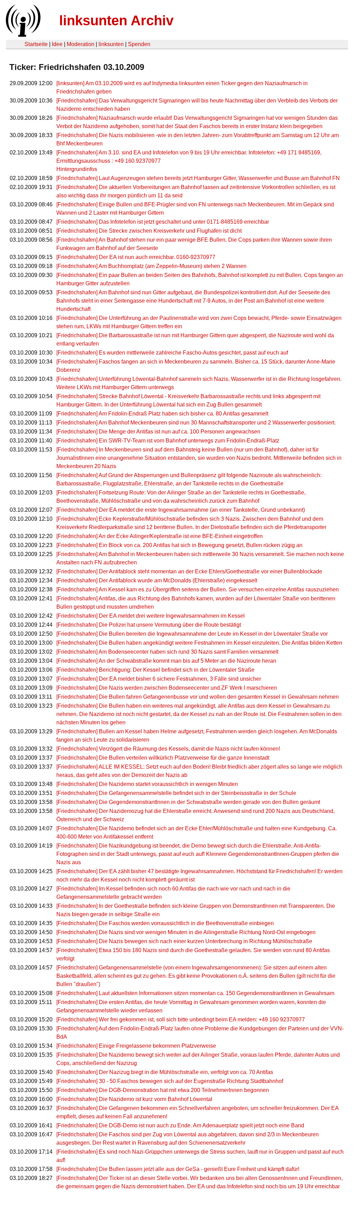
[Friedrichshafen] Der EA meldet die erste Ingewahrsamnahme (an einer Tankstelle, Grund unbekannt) (180, 510)
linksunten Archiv (116, 20)
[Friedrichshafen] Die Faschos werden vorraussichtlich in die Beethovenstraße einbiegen (165, 923)
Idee (57, 44)
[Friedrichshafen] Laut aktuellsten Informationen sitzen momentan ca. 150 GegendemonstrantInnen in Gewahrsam (195, 993)
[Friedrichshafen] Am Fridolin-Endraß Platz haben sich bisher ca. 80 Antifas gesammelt (162, 414)
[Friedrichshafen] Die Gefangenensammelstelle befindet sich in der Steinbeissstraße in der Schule (176, 793)
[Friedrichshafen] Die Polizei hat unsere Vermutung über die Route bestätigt (148, 625)
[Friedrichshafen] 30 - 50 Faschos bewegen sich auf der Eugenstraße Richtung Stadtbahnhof (169, 1081)
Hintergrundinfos (76, 169)
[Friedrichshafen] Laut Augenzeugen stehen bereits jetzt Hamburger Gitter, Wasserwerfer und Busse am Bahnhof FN (198, 178)
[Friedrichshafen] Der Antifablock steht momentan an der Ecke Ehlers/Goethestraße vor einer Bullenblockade (189, 571)
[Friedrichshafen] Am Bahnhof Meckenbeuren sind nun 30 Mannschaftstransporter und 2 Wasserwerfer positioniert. (196, 423)
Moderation (80, 44)
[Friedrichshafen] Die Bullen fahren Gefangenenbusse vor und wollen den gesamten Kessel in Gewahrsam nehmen (197, 697)
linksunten (111, 44)
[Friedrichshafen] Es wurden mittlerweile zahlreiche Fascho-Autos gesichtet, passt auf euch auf (172, 353)
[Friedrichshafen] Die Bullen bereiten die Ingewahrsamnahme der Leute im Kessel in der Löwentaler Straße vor (192, 634)
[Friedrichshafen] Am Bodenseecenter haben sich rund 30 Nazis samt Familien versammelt (167, 652)
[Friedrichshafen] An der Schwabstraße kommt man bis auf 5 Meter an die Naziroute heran (166, 661)
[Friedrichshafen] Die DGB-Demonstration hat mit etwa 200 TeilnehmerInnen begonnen (162, 1090)
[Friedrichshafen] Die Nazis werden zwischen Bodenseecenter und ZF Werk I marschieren (166, 688)
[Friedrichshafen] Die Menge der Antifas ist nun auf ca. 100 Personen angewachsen (158, 432)
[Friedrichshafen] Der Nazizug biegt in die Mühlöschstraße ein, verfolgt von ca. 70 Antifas (164, 1072)
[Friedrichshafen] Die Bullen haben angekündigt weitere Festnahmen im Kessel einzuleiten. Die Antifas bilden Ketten (199, 643)
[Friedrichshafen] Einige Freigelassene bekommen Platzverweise (136, 1046)
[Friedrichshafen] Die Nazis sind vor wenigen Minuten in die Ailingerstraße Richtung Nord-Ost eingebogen (186, 932)
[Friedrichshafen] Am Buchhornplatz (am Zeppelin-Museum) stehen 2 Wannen (151, 266)
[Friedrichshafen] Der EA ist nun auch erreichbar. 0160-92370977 (135, 257)
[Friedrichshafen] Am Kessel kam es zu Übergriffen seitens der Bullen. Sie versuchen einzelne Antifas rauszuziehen (197, 589)
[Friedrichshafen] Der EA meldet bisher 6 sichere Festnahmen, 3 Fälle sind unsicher (158, 679)
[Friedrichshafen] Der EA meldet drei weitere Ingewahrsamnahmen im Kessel (150, 616)
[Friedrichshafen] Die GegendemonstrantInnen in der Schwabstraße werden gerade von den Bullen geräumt (188, 802)
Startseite (36, 44)
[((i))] (22, 35)
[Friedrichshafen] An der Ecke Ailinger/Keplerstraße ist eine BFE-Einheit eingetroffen (159, 536)
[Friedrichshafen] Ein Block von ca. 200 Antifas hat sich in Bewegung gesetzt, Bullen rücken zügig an (179, 545)
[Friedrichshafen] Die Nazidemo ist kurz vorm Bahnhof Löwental (134, 1099)
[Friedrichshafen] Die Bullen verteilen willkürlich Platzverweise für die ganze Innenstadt (162, 758)
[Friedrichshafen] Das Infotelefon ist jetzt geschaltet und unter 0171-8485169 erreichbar (162, 222)
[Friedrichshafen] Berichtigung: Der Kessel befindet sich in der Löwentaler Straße (155, 670)
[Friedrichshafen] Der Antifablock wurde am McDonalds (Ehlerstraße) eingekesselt (156, 580)
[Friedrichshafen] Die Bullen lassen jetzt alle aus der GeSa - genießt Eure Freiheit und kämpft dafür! (177, 1169)
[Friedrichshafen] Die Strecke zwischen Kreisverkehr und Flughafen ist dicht (149, 231)
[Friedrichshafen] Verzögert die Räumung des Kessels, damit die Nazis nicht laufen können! (168, 749)
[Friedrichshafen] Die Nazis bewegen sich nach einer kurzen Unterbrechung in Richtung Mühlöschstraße (184, 941)
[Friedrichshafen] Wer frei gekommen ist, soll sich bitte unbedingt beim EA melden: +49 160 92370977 (180, 1019)
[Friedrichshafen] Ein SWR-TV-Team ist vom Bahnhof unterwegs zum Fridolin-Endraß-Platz (167, 441)
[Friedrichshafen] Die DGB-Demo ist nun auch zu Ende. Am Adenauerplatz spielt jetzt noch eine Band (180, 1125)
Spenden (139, 44)
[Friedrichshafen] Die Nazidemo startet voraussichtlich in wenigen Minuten (147, 784)
